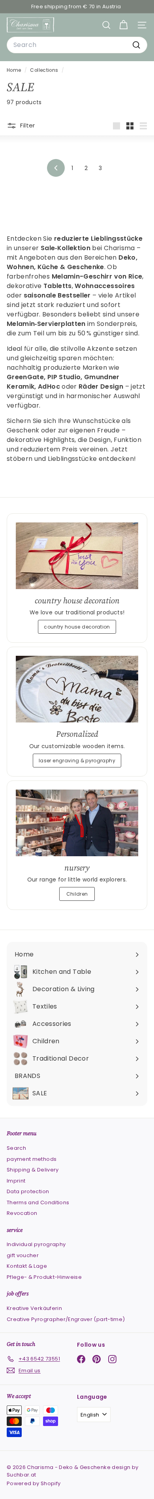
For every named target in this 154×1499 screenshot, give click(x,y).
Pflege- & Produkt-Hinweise (44, 1277)
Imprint (16, 1181)
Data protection (28, 1191)
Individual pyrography (36, 1244)
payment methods (31, 1159)
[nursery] (77, 823)
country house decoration (77, 626)
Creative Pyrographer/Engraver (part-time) (66, 1319)
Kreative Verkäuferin (34, 1308)
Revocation (22, 1213)
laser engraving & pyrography (77, 760)
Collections (44, 70)
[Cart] (123, 25)
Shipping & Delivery (33, 1169)
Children (77, 894)
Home (15, 70)
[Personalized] (77, 689)
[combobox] (77, 45)
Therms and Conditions (38, 1202)
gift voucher (23, 1255)
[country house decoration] (77, 555)
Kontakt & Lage (27, 1266)
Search (16, 1148)
